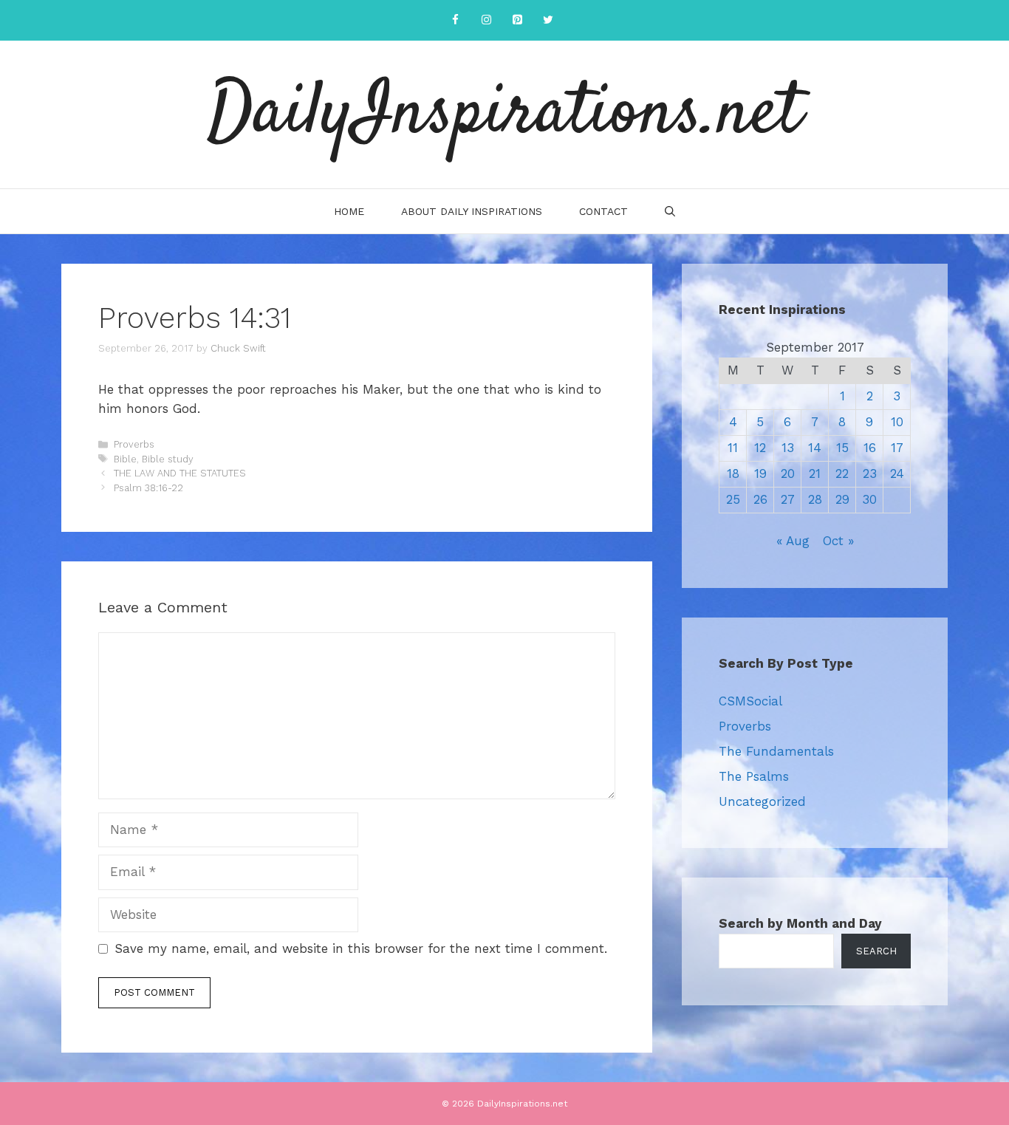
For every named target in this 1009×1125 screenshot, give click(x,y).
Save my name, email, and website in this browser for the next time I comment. (360, 948)
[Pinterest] (517, 20)
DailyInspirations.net (504, 114)
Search (876, 951)
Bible (125, 459)
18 (733, 473)
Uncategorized (762, 801)
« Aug (793, 540)
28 (815, 499)
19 (760, 473)
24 (897, 473)
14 (814, 447)
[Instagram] (486, 20)
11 (733, 447)
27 (788, 499)
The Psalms (754, 776)
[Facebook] (455, 20)
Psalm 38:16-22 (148, 487)
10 (897, 421)
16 (869, 447)
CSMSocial (750, 701)
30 (869, 499)
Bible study (168, 459)
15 (842, 447)
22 (842, 473)
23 (870, 473)
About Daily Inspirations (471, 211)
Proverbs (134, 444)
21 (815, 473)
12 (760, 447)
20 (788, 473)
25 (733, 499)
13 (787, 447)
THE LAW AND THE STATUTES (180, 473)
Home (349, 211)
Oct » (838, 540)
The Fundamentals (776, 751)
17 (897, 447)
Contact (603, 211)
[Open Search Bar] (670, 211)
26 (760, 499)
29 (842, 499)
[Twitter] (548, 20)
